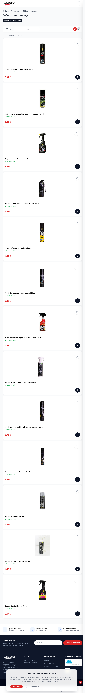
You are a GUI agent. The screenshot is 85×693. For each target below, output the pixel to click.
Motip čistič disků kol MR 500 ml (17, 561)
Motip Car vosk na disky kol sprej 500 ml (20, 382)
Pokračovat (16, 687)
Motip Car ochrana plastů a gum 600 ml (20, 293)
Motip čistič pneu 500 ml (14, 516)
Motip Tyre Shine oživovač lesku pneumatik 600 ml (24, 427)
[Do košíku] (77, 77)
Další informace (34, 687)
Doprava (47, 660)
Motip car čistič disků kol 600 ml (17, 472)
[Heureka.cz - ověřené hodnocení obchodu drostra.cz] (73, 662)
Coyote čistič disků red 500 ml (16, 606)
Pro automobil (16, 11)
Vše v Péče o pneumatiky (12, 20)
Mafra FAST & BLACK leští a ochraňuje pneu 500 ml (24, 114)
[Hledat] (79, 3)
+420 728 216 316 (29, 660)
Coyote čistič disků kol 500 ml (16, 159)
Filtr (10, 29)
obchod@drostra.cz (30, 663)
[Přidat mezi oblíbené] (76, 43)
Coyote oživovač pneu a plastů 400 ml (19, 69)
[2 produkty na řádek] (79, 29)
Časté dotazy (49, 663)
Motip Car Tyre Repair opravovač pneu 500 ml (22, 203)
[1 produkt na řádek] (75, 29)
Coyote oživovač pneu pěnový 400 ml (19, 248)
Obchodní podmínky (51, 666)
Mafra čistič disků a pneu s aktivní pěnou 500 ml (23, 338)
